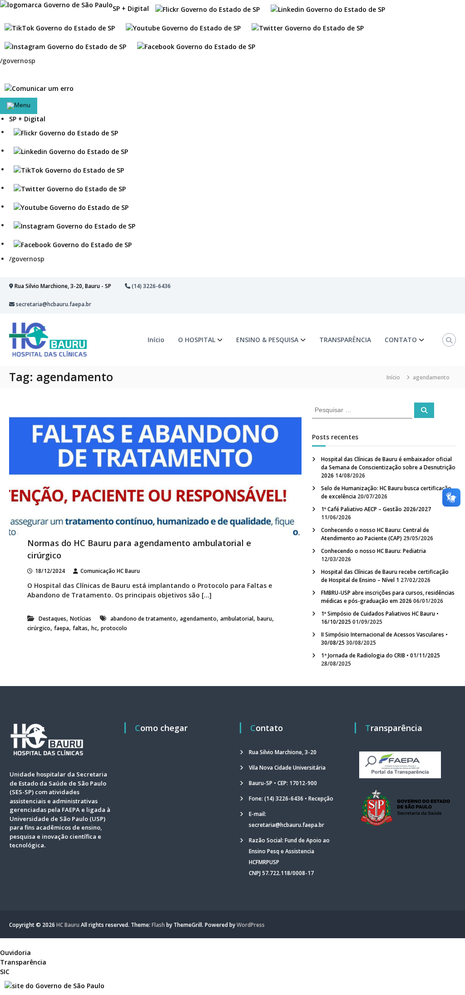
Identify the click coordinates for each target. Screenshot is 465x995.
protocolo (114, 628)
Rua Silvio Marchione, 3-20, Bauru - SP (63, 286)
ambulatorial (236, 618)
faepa (61, 628)
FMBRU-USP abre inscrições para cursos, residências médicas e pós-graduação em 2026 (388, 597)
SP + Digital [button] (27, 118)
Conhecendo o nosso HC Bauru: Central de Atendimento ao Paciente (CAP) (375, 534)
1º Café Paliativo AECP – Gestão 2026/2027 (376, 509)
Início (156, 339)
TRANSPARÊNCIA (345, 339)
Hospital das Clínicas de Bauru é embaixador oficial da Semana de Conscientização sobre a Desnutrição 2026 (388, 467)
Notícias (80, 618)
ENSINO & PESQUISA (267, 339)
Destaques (52, 618)
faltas (80, 628)
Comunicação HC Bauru (110, 571)
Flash (158, 925)
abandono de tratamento (143, 618)
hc (94, 628)
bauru (264, 618)
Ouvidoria (15, 952)
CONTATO (401, 339)
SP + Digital (131, 8)
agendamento (198, 618)
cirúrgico (38, 628)
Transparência (23, 962)
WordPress (251, 925)
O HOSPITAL (196, 339)
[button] (66, 132)
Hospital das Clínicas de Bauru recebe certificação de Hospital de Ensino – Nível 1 (385, 576)
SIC (5, 971)
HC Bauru (67, 925)
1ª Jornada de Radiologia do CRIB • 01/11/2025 (380, 655)
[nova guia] (39, 87)
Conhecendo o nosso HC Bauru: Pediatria (373, 551)
